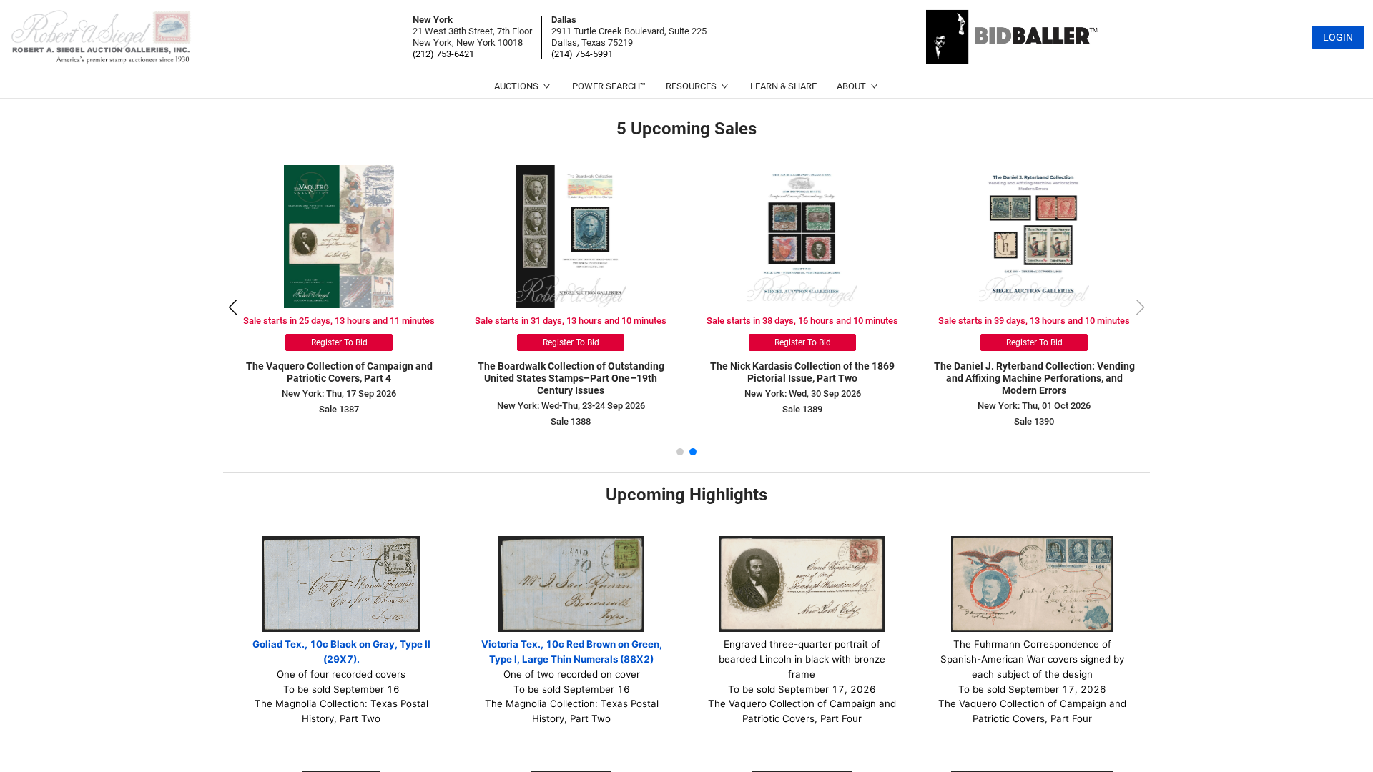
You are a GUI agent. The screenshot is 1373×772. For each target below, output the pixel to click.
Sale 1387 (339, 409)
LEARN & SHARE (783, 86)
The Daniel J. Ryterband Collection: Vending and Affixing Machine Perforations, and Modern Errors (1034, 378)
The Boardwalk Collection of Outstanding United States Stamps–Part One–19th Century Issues (571, 378)
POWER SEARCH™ (609, 86)
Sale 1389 (802, 409)
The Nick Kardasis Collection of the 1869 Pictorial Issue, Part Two (802, 372)
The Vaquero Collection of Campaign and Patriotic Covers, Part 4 (339, 372)
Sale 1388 (571, 421)
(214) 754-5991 (582, 54)
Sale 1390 (1034, 421)
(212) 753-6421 (443, 54)
